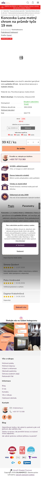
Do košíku (21, 148)
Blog (4, 386)
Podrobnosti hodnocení (9, 32)
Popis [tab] (11, 206)
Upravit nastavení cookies (25, 475)
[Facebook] (4, 417)
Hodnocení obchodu (9, 398)
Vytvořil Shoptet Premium (22, 470)
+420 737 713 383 (17, 159)
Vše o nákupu (7, 395)
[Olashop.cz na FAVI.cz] (12, 450)
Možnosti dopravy (8, 366)
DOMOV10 (13, 128)
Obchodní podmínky (9, 371)
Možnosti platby (8, 363)
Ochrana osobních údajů (10, 374)
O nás (4, 389)
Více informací (20, 241)
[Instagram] (9, 417)
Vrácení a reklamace (9, 368)
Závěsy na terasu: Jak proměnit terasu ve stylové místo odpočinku (20, 432)
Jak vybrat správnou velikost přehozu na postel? (19, 436)
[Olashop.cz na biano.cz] (22, 450)
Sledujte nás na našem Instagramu (21, 321)
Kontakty (5, 392)
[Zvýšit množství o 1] (38, 142)
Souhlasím (21, 245)
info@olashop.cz (18, 408)
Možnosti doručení (7, 110)
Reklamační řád (7, 376)
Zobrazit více (21, 307)
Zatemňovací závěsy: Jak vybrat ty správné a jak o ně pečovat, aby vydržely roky (21, 428)
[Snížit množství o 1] (28, 142)
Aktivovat (28, 128)
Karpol (9, 35)
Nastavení (20, 251)
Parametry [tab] (28, 206)
